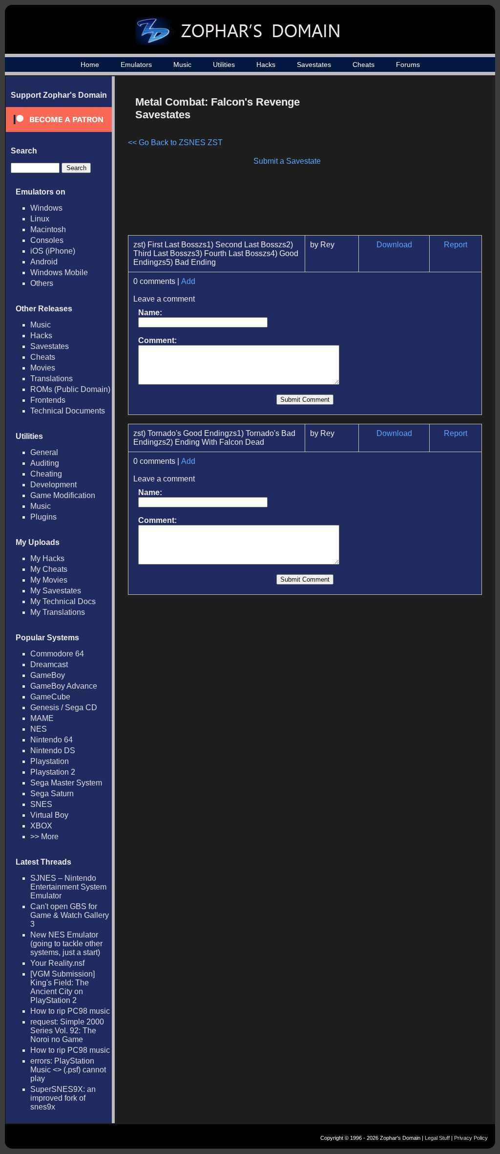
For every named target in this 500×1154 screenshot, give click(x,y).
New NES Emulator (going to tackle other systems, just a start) (66, 944)
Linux (39, 219)
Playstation (49, 761)
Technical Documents (67, 411)
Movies (42, 368)
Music (182, 64)
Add (188, 281)
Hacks (265, 64)
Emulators (136, 64)
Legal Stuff (437, 1138)
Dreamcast (49, 664)
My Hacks (47, 558)
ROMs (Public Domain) (70, 389)
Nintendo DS (52, 750)
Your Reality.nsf (57, 963)
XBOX (41, 826)
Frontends (47, 400)
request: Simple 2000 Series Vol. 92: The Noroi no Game (67, 1031)
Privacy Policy (471, 1138)
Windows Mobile (59, 272)
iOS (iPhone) (52, 251)
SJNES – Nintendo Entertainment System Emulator (68, 887)
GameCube (50, 697)
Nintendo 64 (51, 740)
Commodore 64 (57, 654)
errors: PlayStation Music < (68, 1070)
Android (44, 262)
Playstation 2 (52, 772)
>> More (44, 836)
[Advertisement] (399, 159)
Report (455, 244)
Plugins (43, 517)
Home (90, 64)
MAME (42, 718)
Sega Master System (66, 783)
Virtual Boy (49, 815)
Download (394, 244)
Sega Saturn (52, 793)
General (44, 452)
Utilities (224, 64)
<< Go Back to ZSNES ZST (175, 142)
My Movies (48, 580)
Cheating (46, 474)
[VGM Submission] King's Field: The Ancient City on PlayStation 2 (62, 987)
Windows (46, 208)
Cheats (364, 64)
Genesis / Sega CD (63, 707)
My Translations (57, 612)
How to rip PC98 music (70, 1011)
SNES (41, 804)
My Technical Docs (63, 601)
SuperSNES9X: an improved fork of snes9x (63, 1098)
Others (41, 283)
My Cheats (48, 569)
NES (38, 729)
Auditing (44, 463)
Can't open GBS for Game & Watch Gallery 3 (69, 915)
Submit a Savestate (287, 161)
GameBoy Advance (63, 686)
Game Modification (62, 495)
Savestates (314, 64)
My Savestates (55, 591)
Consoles (46, 240)
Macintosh (48, 229)
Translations (51, 378)
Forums (408, 64)
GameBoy (47, 675)
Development (53, 484)
